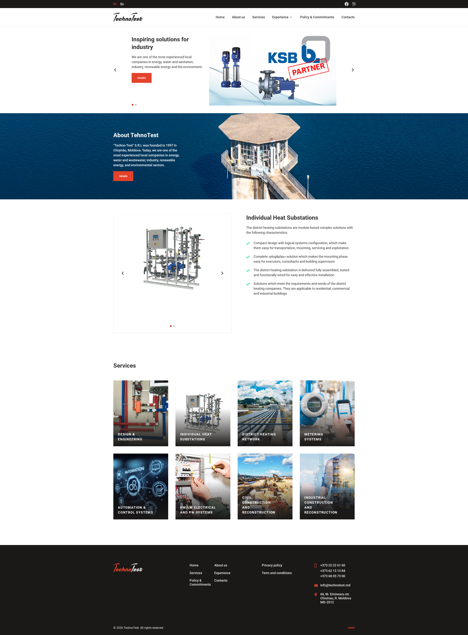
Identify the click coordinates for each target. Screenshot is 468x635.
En (115, 4)
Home (220, 17)
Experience (280, 17)
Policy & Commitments (317, 17)
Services (258, 17)
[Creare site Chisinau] (351, 628)
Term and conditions (277, 573)
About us (238, 17)
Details (141, 77)
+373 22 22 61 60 (332, 565)
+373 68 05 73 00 (332, 576)
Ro (122, 4)
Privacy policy (272, 565)
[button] (132, 105)
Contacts (348, 17)
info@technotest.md (335, 585)
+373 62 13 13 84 (332, 571)
